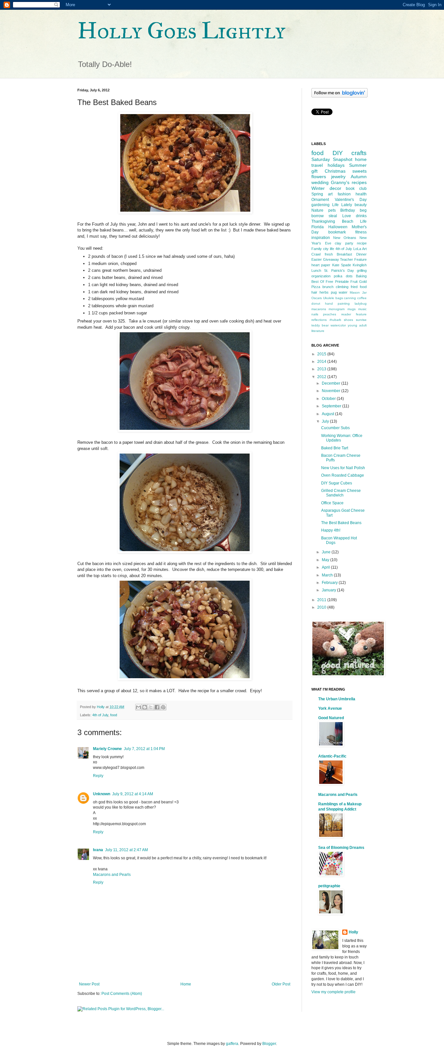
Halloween (337, 227)
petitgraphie (329, 886)
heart (315, 265)
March (328, 575)
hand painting (337, 303)
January (329, 590)
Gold (363, 282)
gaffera (232, 1043)
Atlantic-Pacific (332, 756)
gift (314, 171)
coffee (362, 298)
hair (314, 292)
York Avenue (330, 708)
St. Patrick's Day (339, 270)
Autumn (359, 176)
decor (335, 188)
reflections (319, 320)
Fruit (354, 282)
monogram (337, 309)
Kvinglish (360, 265)
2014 (322, 361)
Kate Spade (341, 265)
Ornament (320, 199)
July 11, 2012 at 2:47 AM (126, 850)
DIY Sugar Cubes (336, 483)
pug (334, 292)
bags (339, 298)
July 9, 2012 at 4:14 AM (132, 794)
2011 (322, 600)
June (327, 552)
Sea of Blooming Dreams (341, 847)
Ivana (98, 850)
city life (328, 249)
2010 (322, 607)
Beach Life (354, 221)
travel (317, 165)
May (326, 560)
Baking (361, 276)
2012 (322, 377)
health (361, 194)
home (361, 159)
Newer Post (89, 984)
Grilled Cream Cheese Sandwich (341, 492)
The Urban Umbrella (336, 699)
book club (356, 188)
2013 (322, 369)
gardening (320, 205)
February (330, 582)
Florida (317, 227)
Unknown (101, 794)
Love (346, 216)
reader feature (354, 314)
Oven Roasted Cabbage (342, 475)
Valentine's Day (351, 199)
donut (315, 303)
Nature (317, 210)
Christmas (335, 171)
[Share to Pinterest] (163, 707)
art (330, 194)
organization (321, 276)
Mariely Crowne (107, 748)
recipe (362, 243)
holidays (336, 165)
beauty (361, 205)
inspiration (320, 237)
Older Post (281, 984)
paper (325, 265)
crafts (359, 153)
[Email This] (138, 707)
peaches (329, 314)
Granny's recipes (349, 182)
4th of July (100, 715)
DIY (338, 153)
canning (350, 298)
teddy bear (320, 325)
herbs (324, 292)
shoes (348, 320)
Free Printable (337, 282)
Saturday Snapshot (331, 159)
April (326, 567)
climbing (342, 287)
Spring (317, 194)
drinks (361, 216)
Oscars (316, 298)
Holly (353, 932)
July (326, 421)
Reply (98, 775)
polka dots (343, 276)
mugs (351, 309)
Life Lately (342, 205)
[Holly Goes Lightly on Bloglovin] (339, 96)
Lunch (316, 270)
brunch (327, 287)
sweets (359, 171)
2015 (322, 354)
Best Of (317, 282)
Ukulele (328, 298)
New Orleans (344, 238)
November (331, 391)
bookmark (337, 232)
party (349, 243)
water (343, 292)
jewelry (338, 176)
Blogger (269, 1043)
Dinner (361, 254)
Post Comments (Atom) (121, 993)
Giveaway (331, 259)
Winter (318, 188)
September (332, 406)
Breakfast (344, 254)
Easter (316, 259)
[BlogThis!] (144, 707)
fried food (359, 287)
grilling (362, 270)
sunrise (361, 320)
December (331, 383)
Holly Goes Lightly (181, 31)
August (328, 414)
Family (316, 249)
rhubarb (335, 320)
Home (185, 984)
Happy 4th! (330, 530)
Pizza (315, 287)
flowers (318, 176)
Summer (358, 165)
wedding (320, 182)
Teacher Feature (353, 259)
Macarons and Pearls (112, 874)
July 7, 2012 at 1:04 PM (144, 748)
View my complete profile (333, 992)
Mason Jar (358, 292)
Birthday (347, 210)
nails (314, 314)
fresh (329, 254)
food (113, 715)
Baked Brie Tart (334, 448)
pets (332, 210)
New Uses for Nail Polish (343, 468)
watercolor (338, 325)
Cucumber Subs (335, 428)
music (362, 309)
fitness (361, 232)
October (329, 398)
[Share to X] (151, 707)
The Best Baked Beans (341, 523)
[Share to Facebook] (157, 707)
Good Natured (331, 718)
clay (338, 243)
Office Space (332, 503)
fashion (344, 194)
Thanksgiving (323, 221)
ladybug (361, 303)
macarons (318, 309)
